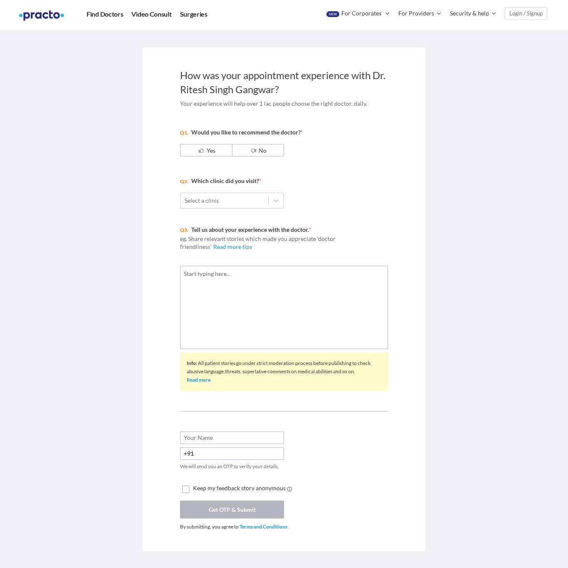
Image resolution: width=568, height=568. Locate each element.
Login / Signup (526, 13)
